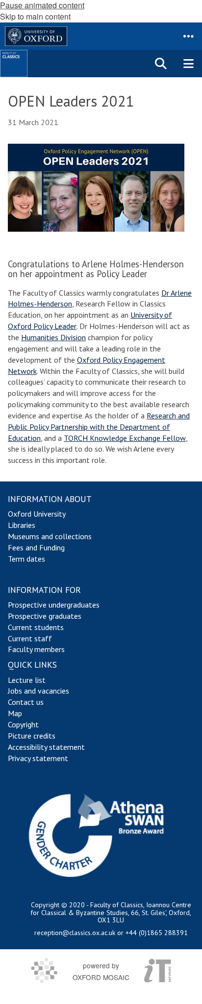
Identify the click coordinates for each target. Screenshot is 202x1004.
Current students (36, 627)
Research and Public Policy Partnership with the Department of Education (99, 427)
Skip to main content (35, 16)
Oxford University (37, 514)
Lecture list (27, 680)
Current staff (30, 638)
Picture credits (31, 736)
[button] (188, 36)
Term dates (26, 559)
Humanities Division (53, 337)
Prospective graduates (44, 616)
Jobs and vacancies (38, 691)
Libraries (21, 525)
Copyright (23, 724)
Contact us (26, 702)
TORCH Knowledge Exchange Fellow (125, 438)
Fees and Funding (36, 547)
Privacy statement (38, 758)
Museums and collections (50, 536)
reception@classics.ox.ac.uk (74, 932)
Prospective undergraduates (54, 605)
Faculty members (36, 649)
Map (15, 713)
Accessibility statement (46, 747)
